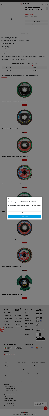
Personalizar (24, 209)
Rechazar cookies (24, 212)
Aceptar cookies (24, 216)
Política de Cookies (37, 205)
